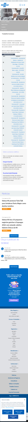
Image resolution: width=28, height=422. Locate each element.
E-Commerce (14, 336)
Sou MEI (14, 314)
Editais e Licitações (8, 0)
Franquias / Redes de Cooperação (14, 338)
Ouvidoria (3, 27)
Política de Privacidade (14, 358)
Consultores (21, 0)
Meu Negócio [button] (14, 310)
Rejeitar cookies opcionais (18, 412)
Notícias (14, 375)
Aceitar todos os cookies (7, 412)
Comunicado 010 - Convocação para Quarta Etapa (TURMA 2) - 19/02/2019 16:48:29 (18, 128)
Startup (14, 334)
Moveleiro (14, 341)
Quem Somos (14, 366)
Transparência (14, 371)
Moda (14, 339)
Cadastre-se (14, 389)
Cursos (14, 321)
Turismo (14, 345)
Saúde (14, 343)
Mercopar (14, 346)
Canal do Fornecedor (14, 392)
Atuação (14, 369)
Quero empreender (14, 312)
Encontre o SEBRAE (15, 0)
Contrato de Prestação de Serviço (14, 359)
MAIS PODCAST (14, 266)
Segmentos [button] (14, 329)
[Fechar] (24, 399)
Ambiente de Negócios (14, 378)
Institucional (2, 0)
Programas (14, 325)
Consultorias (14, 323)
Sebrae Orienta (4, 24)
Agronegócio (14, 331)
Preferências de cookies (13, 417)
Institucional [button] (14, 363)
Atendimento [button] (14, 350)
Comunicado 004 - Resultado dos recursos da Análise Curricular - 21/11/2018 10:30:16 (18, 84)
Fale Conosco (4, 29)
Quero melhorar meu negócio (14, 316)
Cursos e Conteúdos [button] (14, 319)
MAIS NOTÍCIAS (14, 235)
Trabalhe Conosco (14, 386)
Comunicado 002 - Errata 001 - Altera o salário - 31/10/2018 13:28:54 (18, 70)
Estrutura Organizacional (14, 367)
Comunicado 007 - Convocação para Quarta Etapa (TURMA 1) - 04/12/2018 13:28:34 (18, 106)
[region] (13, 409)
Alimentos (14, 333)
